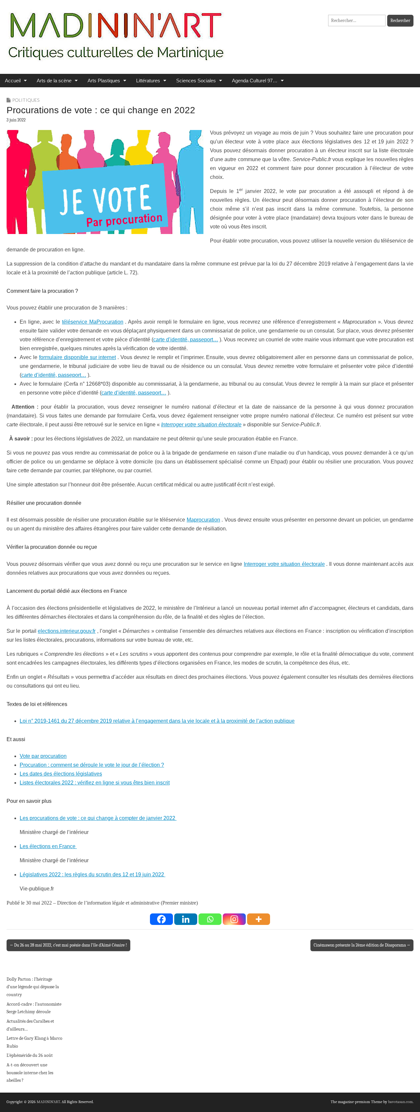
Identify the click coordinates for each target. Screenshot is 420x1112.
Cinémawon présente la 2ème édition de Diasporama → (362, 945)
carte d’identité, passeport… (185, 339)
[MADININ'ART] (116, 32)
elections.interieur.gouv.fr (66, 631)
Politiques (25, 100)
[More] (258, 919)
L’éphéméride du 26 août (30, 1055)
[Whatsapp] (210, 919)
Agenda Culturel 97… (255, 80)
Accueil (13, 80)
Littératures (148, 80)
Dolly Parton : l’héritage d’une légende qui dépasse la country (33, 986)
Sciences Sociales (196, 80)
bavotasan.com (400, 1102)
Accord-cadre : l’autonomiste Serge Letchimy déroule (34, 1008)
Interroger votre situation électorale (284, 564)
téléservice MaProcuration (92, 322)
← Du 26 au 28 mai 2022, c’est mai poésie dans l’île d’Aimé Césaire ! (68, 945)
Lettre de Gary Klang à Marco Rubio (34, 1042)
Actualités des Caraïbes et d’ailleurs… (30, 1025)
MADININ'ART (48, 1102)
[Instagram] (234, 919)
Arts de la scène (54, 80)
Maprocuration (203, 520)
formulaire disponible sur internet (77, 357)
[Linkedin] (185, 919)
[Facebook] (161, 919)
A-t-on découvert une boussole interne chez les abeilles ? (30, 1072)
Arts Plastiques (104, 80)
